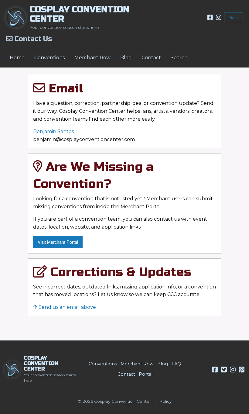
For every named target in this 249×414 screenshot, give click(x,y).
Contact (151, 57)
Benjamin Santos (53, 131)
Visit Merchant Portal (58, 242)
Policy (165, 401)
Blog (126, 57)
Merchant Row (92, 57)
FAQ (176, 364)
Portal (233, 17)
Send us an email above (66, 307)
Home (17, 57)
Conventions (49, 57)
